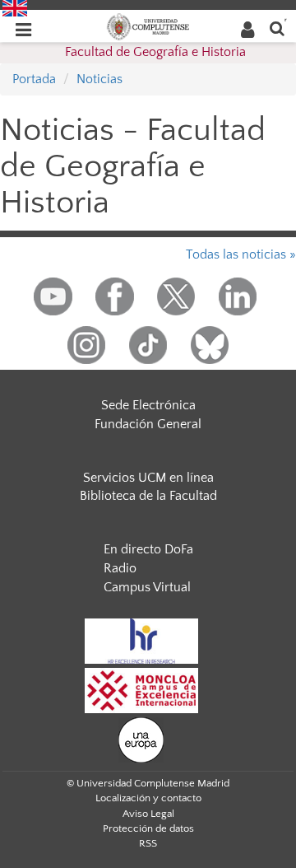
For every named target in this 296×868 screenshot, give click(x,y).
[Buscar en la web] (277, 27)
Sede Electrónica (148, 405)
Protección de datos (148, 828)
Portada (34, 79)
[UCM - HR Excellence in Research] (141, 639)
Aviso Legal (148, 813)
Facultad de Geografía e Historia (155, 51)
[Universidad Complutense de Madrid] (148, 25)
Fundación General (148, 424)
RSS (148, 843)
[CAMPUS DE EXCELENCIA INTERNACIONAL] (141, 689)
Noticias (99, 79)
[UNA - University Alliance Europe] (141, 738)
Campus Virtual (147, 587)
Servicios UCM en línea (148, 477)
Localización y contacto (148, 798)
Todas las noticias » (241, 254)
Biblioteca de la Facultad (148, 495)
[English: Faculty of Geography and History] (14, 7)
